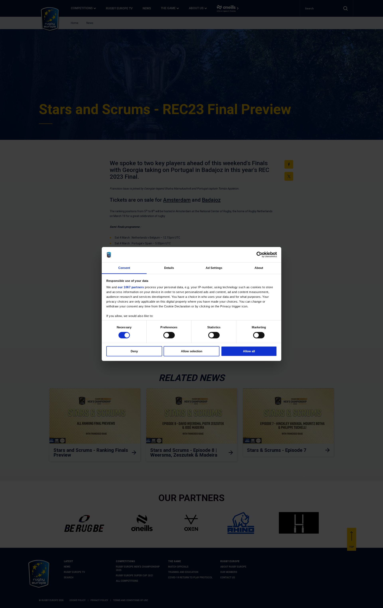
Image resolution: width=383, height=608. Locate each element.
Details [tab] (169, 267)
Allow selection (191, 351)
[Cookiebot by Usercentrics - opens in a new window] (259, 255)
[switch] (169, 335)
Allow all (249, 351)
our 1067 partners (131, 287)
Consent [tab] (124, 267)
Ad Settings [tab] (214, 267)
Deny (134, 351)
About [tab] (259, 267)
